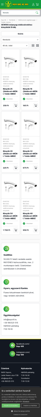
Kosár (37, 4)
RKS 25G (6, 79)
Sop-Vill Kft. (8, 4)
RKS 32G (26, 141)
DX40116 (26, 77)
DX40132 (26, 139)
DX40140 (26, 201)
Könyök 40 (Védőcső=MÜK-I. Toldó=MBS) (30, 216)
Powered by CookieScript (20, 414)
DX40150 (6, 201)
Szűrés (20, 34)
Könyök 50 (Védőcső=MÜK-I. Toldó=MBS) (10, 216)
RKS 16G (25, 79)
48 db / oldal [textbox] (7, 46)
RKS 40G (26, 204)
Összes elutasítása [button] (30, 405)
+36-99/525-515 (11, 323)
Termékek (12, 20)
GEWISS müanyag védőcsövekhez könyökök (8, 84)
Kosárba (15, 105)
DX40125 (6, 77)
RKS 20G (6, 141)
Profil (33, 4)
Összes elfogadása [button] (11, 405)
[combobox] (20, 39)
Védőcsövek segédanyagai (26, 20)
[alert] (20, 402)
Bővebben (26, 401)
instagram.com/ (23, 353)
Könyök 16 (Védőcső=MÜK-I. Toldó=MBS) (30, 91)
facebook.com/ (22, 345)
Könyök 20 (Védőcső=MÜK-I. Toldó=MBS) (10, 153)
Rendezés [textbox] (6, 40)
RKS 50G (6, 204)
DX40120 (6, 139)
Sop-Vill (3, 20)
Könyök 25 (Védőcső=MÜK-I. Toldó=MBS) (10, 91)
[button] (20, 411)
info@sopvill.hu (10, 319)
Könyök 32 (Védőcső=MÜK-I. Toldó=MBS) (30, 153)
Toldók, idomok (6, 22)
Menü (2, 4)
